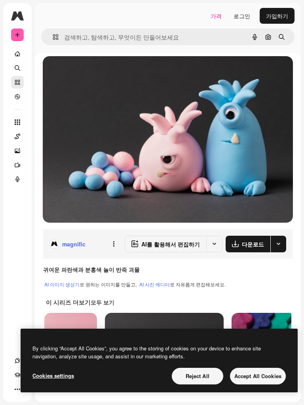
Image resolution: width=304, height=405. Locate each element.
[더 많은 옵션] (114, 244)
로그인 (242, 16)
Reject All (197, 376)
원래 (88, 71)
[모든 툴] (17, 122)
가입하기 (277, 16)
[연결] (17, 360)
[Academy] (17, 375)
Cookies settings (53, 375)
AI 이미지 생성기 (62, 284)
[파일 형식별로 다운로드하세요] (278, 244)
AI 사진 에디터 (154, 284)
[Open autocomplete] (52, 37)
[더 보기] (17, 389)
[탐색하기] (17, 96)
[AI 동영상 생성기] (17, 165)
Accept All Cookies (257, 376)
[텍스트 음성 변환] (17, 179)
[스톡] (17, 82)
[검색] (17, 68)
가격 (216, 16)
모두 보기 (102, 302)
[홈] (17, 53)
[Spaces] (17, 136)
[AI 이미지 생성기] (17, 150)
